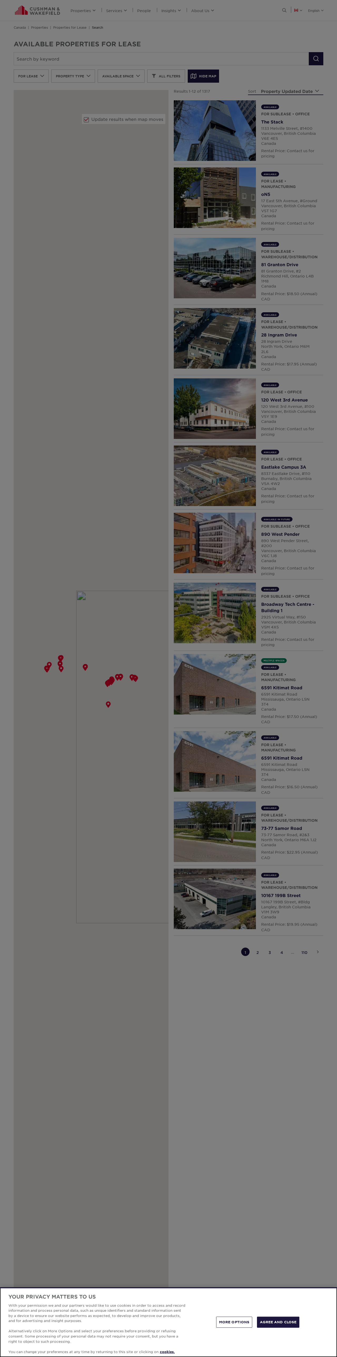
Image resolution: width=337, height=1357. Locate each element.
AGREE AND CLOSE (278, 1322)
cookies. (167, 1351)
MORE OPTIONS (234, 1322)
